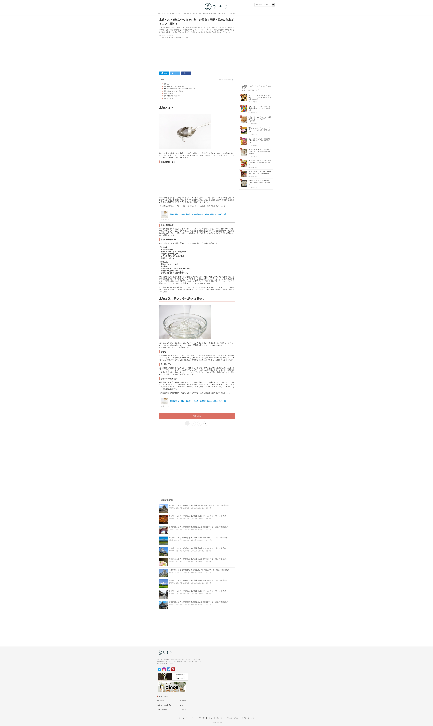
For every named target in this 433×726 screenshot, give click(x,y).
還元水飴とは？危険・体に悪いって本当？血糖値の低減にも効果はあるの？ (197, 401)
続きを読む (197, 416)
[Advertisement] (197, 54)
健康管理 (183, 701)
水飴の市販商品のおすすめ (172, 96)
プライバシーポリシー (233, 718)
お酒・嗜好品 (162, 709)
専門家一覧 (245, 718)
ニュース (183, 705)
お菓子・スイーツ (177, 13)
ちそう (159, 13)
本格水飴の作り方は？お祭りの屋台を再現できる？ (179, 89)
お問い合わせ (220, 718)
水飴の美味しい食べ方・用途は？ (174, 91)
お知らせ (210, 718)
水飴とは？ (167, 84)
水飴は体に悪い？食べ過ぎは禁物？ (175, 86)
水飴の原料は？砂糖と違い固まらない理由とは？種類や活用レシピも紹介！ (197, 214)
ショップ (183, 709)
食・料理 (167, 13)
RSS (252, 718)
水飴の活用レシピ (169, 93)
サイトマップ (183, 718)
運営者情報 (201, 718)
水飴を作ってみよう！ (171, 98)
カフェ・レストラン (164, 705)
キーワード (192, 718)
